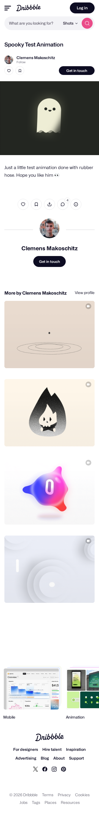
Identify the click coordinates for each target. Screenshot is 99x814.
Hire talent (52, 749)
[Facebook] (44, 768)
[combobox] (32, 23)
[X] (35, 768)
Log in (82, 7)
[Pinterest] (63, 768)
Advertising (25, 758)
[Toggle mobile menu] (8, 8)
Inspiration (76, 749)
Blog (45, 758)
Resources (70, 802)
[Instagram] (54, 768)
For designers (25, 749)
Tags (36, 802)
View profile (85, 292)
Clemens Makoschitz (35, 57)
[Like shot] (8, 70)
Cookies (82, 794)
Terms (47, 794)
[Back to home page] (28, 7)
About (59, 758)
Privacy (64, 794)
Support (76, 758)
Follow (21, 62)
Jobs (24, 802)
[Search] (87, 23)
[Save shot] (19, 70)
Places (50, 802)
